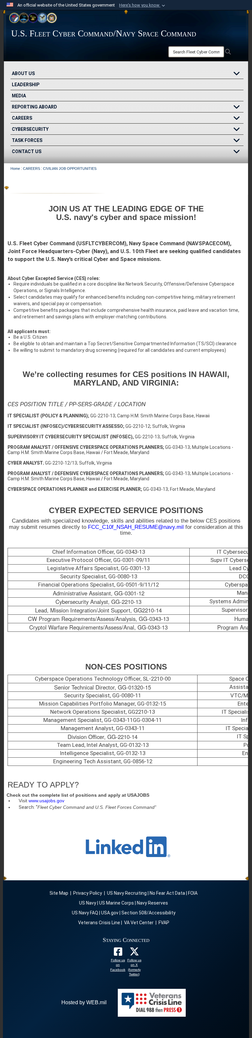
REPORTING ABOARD (34, 107)
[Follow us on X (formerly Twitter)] (134, 953)
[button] (142, 5)
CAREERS (22, 118)
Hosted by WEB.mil (84, 1002)
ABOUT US (23, 73)
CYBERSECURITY (30, 129)
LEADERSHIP (25, 84)
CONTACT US (26, 151)
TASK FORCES (27, 140)
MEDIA (19, 95)
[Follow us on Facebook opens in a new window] (118, 953)
